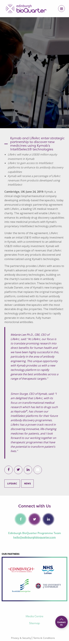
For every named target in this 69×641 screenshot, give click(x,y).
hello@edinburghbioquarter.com (34, 537)
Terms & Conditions (44, 637)
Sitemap (34, 623)
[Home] (26, 8)
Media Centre (34, 616)
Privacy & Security (21, 637)
